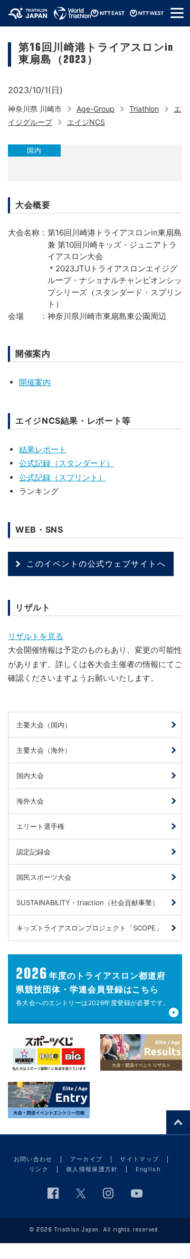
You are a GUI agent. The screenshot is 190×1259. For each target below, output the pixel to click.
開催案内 (35, 382)
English (148, 1169)
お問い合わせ (33, 1159)
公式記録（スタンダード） (66, 463)
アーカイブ (86, 1159)
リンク (39, 1169)
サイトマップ (139, 1159)
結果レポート (42, 449)
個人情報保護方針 (92, 1169)
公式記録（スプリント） (62, 477)
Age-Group (96, 108)
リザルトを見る (35, 636)
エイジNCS (86, 121)
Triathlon (144, 108)
